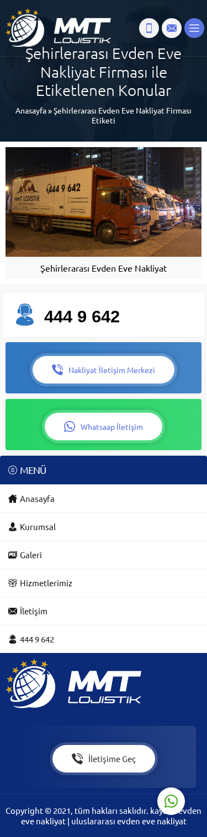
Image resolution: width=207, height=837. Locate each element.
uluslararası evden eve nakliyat (129, 821)
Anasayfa (30, 110)
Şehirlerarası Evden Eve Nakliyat (103, 267)
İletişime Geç (112, 758)
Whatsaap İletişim (112, 426)
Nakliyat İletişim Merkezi (111, 370)
